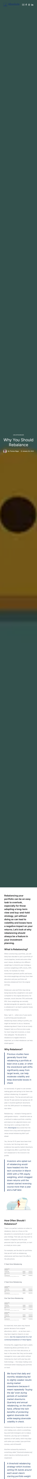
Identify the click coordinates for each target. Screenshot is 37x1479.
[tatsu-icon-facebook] (26, 5)
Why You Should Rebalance (18, 442)
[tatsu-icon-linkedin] (32, 5)
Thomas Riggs (14, 451)
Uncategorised (18, 435)
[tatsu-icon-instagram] (29, 5)
